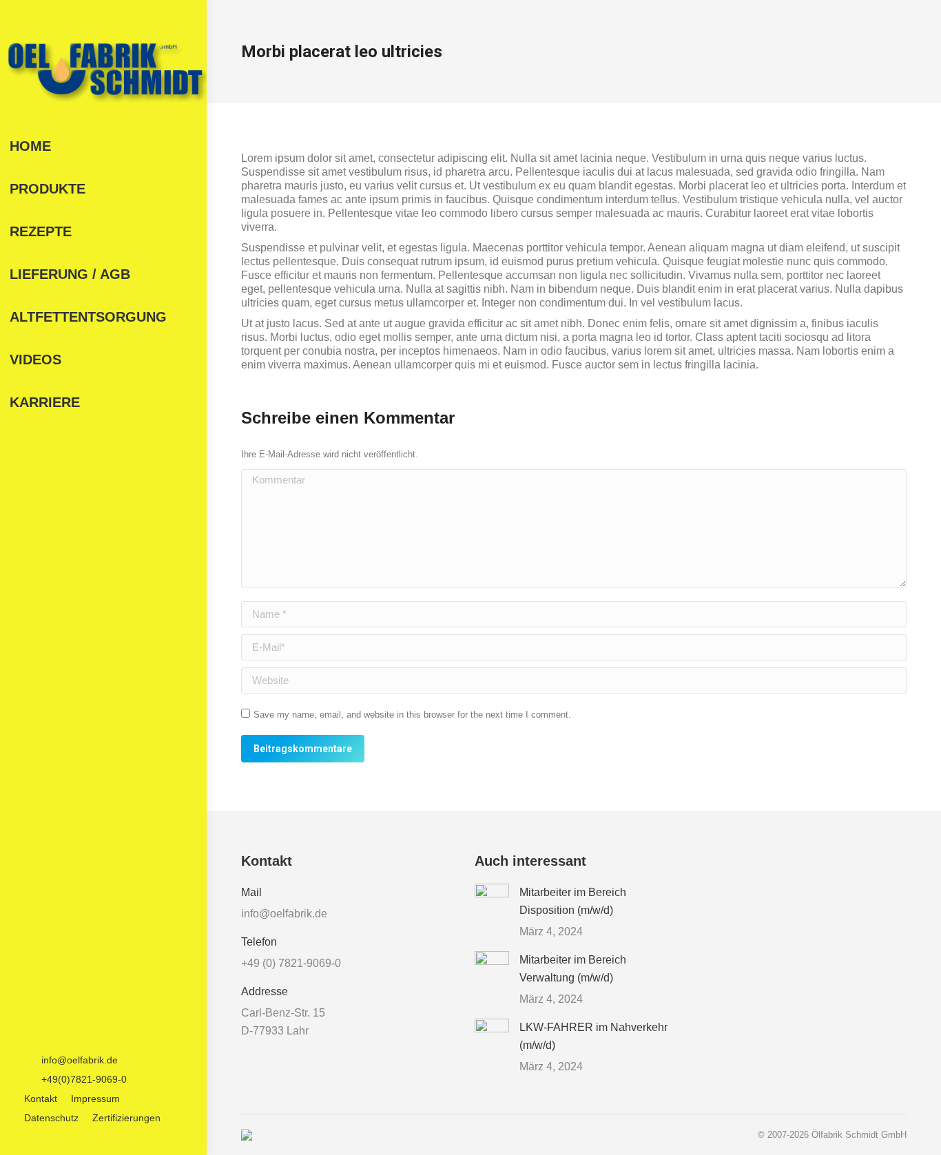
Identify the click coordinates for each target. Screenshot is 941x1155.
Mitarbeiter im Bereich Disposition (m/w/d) (572, 901)
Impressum (95, 1098)
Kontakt (40, 1098)
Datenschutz (51, 1117)
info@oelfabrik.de (79, 1059)
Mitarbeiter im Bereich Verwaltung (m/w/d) (572, 969)
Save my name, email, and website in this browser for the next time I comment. (412, 714)
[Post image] (492, 901)
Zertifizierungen (126, 1117)
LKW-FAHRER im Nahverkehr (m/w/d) (593, 1036)
